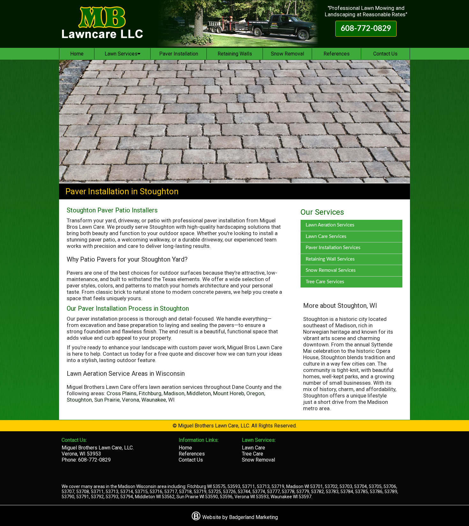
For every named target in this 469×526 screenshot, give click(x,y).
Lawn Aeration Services (330, 225)
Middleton (199, 393)
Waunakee (153, 399)
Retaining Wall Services (330, 259)
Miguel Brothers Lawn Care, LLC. (98, 448)
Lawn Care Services (326, 236)
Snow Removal (287, 54)
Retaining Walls (235, 54)
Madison (174, 393)
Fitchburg (150, 393)
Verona (130, 399)
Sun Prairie (107, 399)
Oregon (255, 393)
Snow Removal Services (331, 270)
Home (77, 54)
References (337, 54)
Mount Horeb (228, 393)
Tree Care (252, 454)
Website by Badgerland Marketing (239, 517)
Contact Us (385, 54)
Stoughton (79, 399)
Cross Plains (122, 393)
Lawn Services (121, 54)
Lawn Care (253, 448)
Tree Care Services (325, 281)
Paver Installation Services (333, 247)
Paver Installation (178, 54)
